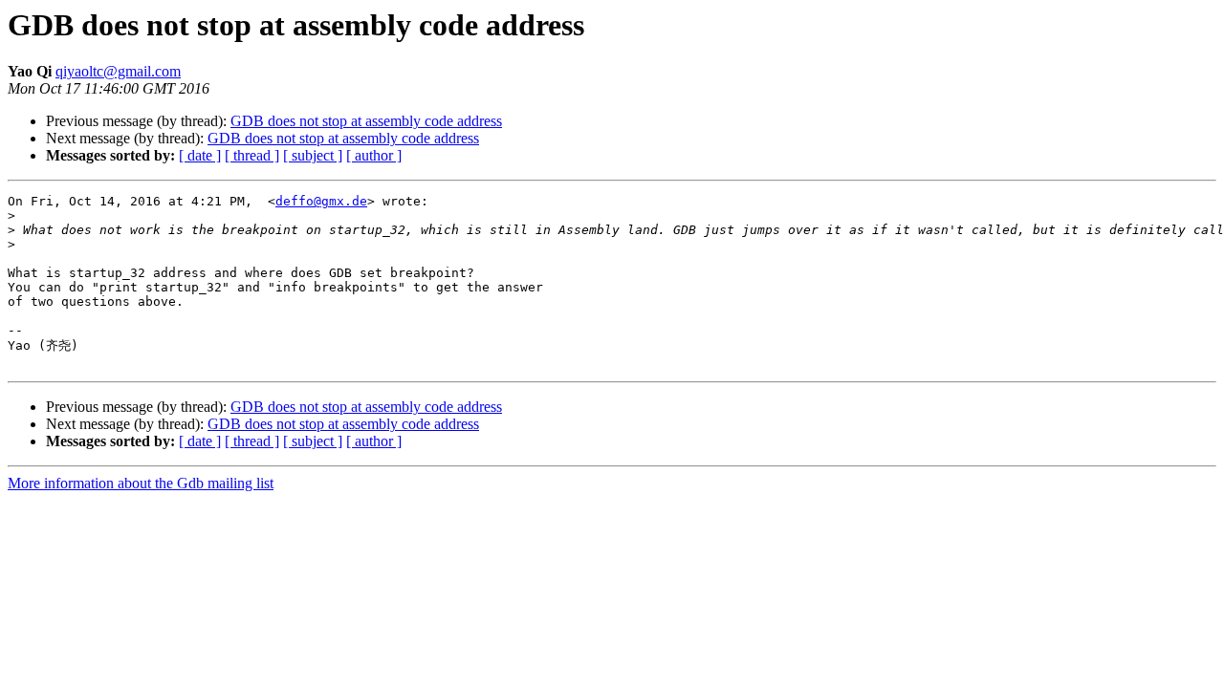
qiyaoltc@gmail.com (118, 71)
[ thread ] (252, 155)
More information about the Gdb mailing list (140, 483)
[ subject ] (312, 155)
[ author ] (374, 155)
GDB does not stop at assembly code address (366, 121)
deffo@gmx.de (321, 201)
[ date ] (200, 155)
